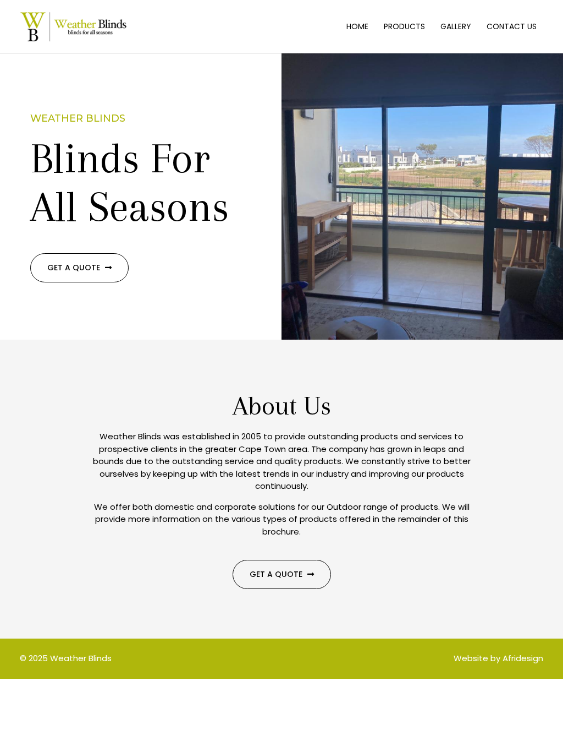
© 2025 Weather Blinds (66, 658)
